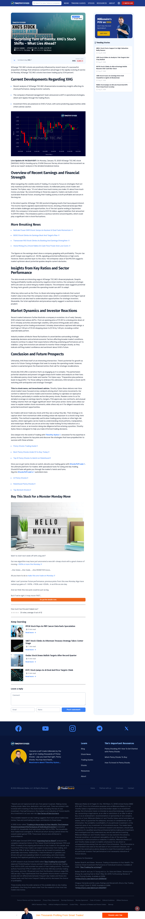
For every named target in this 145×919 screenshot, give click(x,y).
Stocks (84, 765)
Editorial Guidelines (108, 900)
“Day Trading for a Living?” (55, 862)
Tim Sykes (27, 50)
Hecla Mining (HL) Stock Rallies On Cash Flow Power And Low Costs (41, 246)
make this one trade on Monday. (41, 576)
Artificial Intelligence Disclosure (58, 904)
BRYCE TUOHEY (19, 48)
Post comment (73, 710)
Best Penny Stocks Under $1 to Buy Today (30, 452)
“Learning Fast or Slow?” (46, 841)
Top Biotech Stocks (21, 490)
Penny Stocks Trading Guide (24, 446)
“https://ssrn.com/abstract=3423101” (91, 888)
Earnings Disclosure (67, 900)
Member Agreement (82, 900)
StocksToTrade (76, 464)
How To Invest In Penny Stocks (117, 763)
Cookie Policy (74, 904)
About (83, 776)
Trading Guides (87, 760)
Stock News (86, 754)
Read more (30, 632)
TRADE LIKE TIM (115, 915)
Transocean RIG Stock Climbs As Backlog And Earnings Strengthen (40, 241)
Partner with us (105, 788)
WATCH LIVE (129, 3)
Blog (83, 749)
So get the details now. (48, 599)
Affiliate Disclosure (122, 900)
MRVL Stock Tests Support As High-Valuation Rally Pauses (112, 49)
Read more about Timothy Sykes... (45, 762)
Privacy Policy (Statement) (51, 900)
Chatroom (119, 788)
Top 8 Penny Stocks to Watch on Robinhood (31, 458)
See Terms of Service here (48, 813)
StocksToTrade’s (25, 472)
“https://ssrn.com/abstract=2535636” (91, 879)
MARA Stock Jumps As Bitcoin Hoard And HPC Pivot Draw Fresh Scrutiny (112, 86)
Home (93, 788)
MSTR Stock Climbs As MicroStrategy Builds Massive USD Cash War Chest (111, 67)
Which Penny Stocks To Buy (116, 757)
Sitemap (110, 904)
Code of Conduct (95, 900)
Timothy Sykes (52, 435)
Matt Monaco (47, 50)
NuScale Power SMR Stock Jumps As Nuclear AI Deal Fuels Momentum (42, 230)
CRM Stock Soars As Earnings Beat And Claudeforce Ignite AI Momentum (110, 77)
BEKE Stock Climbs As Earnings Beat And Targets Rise (35, 235)
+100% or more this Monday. (28, 564)
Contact (131, 788)
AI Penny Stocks (20, 478)
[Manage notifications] (137, 908)
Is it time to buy (25, 60)
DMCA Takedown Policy (39, 904)
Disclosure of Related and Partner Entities (93, 904)
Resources (85, 771)
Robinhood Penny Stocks (23, 484)
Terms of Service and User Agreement (29, 900)
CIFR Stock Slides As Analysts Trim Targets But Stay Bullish (112, 58)
